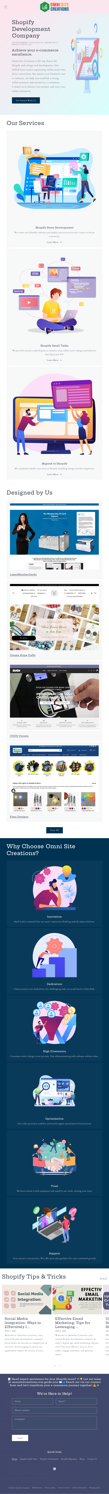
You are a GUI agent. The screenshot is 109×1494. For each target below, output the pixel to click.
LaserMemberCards (23, 574)
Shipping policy (94, 1488)
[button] (6, 7)
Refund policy (37, 1488)
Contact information (79, 1488)
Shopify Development (49, 1459)
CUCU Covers (19, 736)
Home (14, 1459)
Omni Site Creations (22, 1488)
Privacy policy (50, 1488)
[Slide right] (60, 1366)
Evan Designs (19, 816)
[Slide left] (49, 1366)
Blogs (82, 1459)
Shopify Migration (69, 1459)
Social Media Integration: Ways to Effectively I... (23, 1323)
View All (54, 830)
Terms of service (64, 1488)
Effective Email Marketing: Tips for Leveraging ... (72, 1323)
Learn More (52, 242)
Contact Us (92, 1459)
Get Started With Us (26, 100)
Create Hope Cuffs (22, 655)
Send (20, 1438)
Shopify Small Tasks (28, 1459)
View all (103, 1278)
